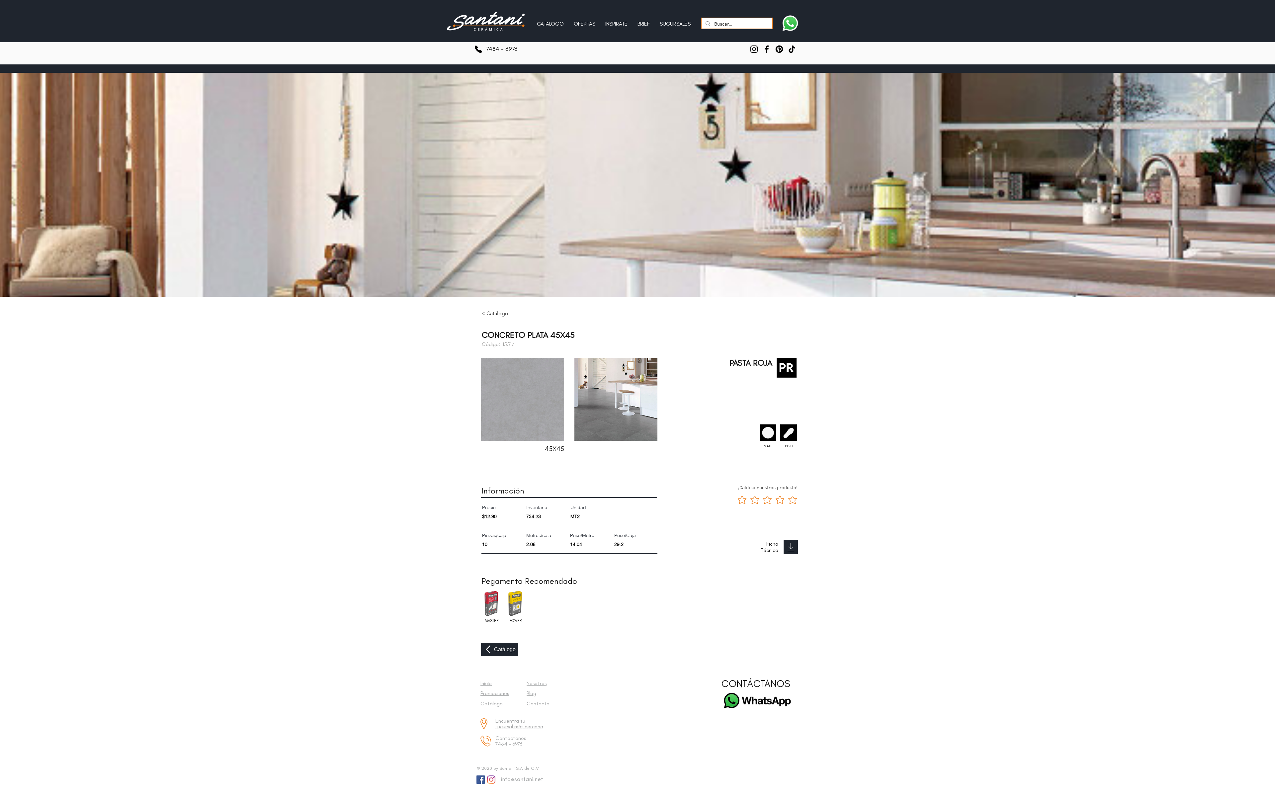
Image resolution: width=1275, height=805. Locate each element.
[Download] (790, 547)
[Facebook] (767, 49)
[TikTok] (792, 49)
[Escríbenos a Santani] (790, 23)
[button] (616, 21)
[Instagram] (754, 49)
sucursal (504, 726)
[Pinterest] (779, 49)
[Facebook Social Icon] (480, 779)
